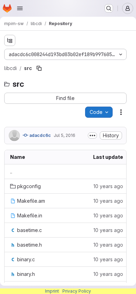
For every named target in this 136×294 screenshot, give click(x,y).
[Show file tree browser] (9, 40)
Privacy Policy (76, 291)
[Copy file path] (39, 68)
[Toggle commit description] (92, 135)
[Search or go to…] (109, 8)
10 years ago (108, 186)
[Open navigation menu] (19, 8)
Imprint (52, 291)
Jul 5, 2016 (64, 135)
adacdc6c (39, 135)
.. (11, 172)
